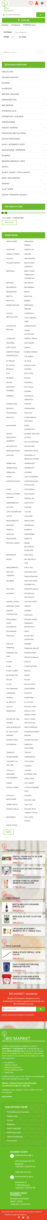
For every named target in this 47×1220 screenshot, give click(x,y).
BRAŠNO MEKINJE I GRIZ (13, 161)
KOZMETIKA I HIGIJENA (12, 116)
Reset (9, 832)
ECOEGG (6, 83)
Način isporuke (14, 1132)
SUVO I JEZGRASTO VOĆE (13, 144)
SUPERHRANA (8, 122)
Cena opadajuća (20, 32)
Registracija (12, 1116)
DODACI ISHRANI (10, 128)
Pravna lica (12, 1141)
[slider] (2, 213)
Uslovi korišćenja (14, 1136)
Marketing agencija (12, 1215)
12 (12, 37)
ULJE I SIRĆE (7, 189)
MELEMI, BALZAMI (10, 94)
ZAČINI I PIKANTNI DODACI (14, 195)
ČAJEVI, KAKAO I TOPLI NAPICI (16, 172)
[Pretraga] (40, 14)
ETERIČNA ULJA (9, 111)
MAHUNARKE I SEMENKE (13, 150)
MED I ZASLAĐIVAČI (11, 178)
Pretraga (9, 222)
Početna (5, 25)
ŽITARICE (6, 156)
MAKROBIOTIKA (9, 100)
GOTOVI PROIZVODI (11, 139)
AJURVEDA (7, 88)
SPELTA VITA (7, 72)
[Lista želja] (31, 3)
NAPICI (5, 167)
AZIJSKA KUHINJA (10, 77)
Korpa (10, 1120)
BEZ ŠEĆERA (7, 105)
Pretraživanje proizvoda (18, 1112)
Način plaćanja (14, 1128)
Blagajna (11, 1124)
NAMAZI (6, 183)
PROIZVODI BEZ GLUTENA (14, 133)
